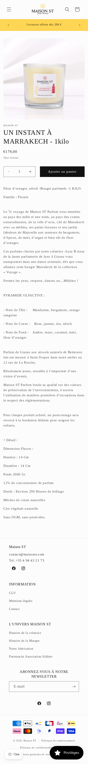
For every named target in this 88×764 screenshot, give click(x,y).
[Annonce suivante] (80, 25)
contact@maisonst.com (26, 554)
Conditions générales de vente (34, 754)
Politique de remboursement (58, 740)
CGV (12, 593)
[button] (9, 9)
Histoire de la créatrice (25, 633)
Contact (14, 609)
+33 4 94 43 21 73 (30, 560)
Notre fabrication (21, 648)
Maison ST (30, 740)
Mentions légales (20, 601)
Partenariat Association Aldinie (31, 656)
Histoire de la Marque (24, 640)
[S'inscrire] (74, 686)
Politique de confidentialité (36, 747)
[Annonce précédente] (8, 25)
